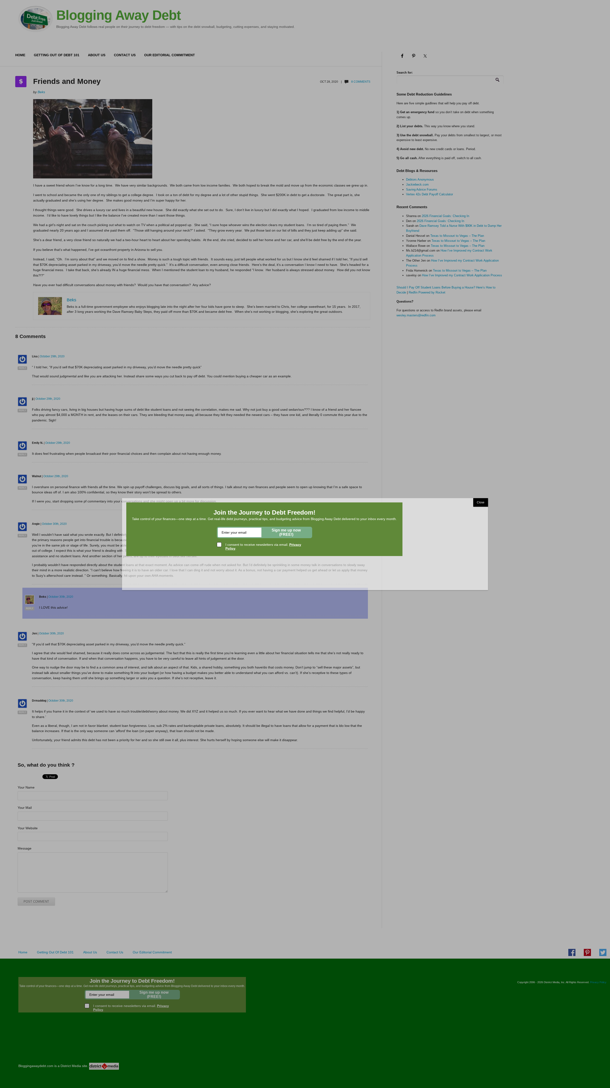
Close (480, 502)
